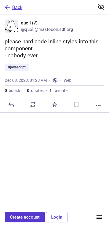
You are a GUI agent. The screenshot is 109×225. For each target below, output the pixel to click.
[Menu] (99, 217)
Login (56, 217)
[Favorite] (54, 104)
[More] (98, 105)
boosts (13, 90)
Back (17, 7)
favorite (58, 90)
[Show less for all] (101, 7)
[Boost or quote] (32, 104)
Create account (25, 217)
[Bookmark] (76, 104)
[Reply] (11, 104)
